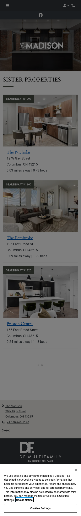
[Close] (76, 469)
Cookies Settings (40, 508)
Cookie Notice (24, 500)
